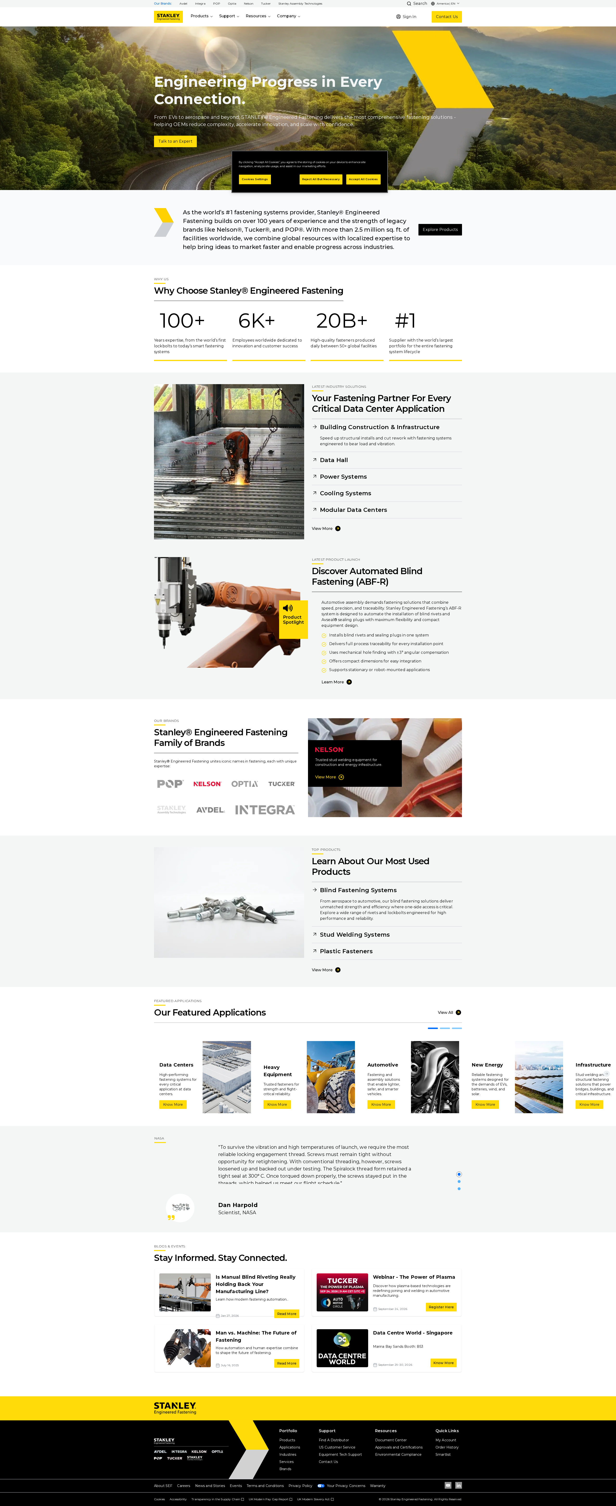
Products (200, 16)
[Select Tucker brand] (281, 784)
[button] (183, 3)
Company (286, 16)
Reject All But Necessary (321, 179)
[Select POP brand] (170, 784)
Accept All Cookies (363, 179)
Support (227, 16)
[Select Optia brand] (244, 784)
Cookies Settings (255, 179)
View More (322, 528)
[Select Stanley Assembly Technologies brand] (171, 810)
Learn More (332, 682)
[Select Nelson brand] (207, 784)
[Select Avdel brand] (210, 810)
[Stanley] (168, 17)
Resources (256, 16)
